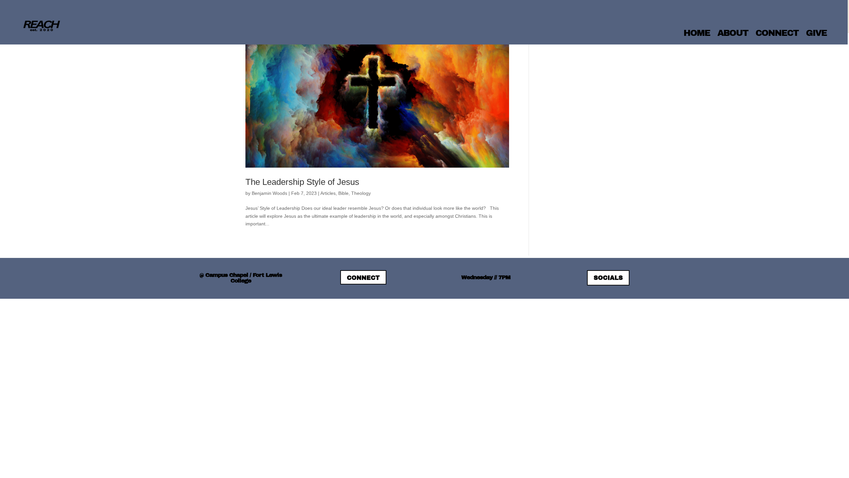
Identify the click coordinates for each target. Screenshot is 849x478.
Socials (608, 278)
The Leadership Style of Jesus (302, 182)
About (732, 33)
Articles (328, 193)
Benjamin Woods (269, 193)
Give (816, 33)
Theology (361, 193)
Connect (777, 33)
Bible (343, 193)
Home (697, 33)
